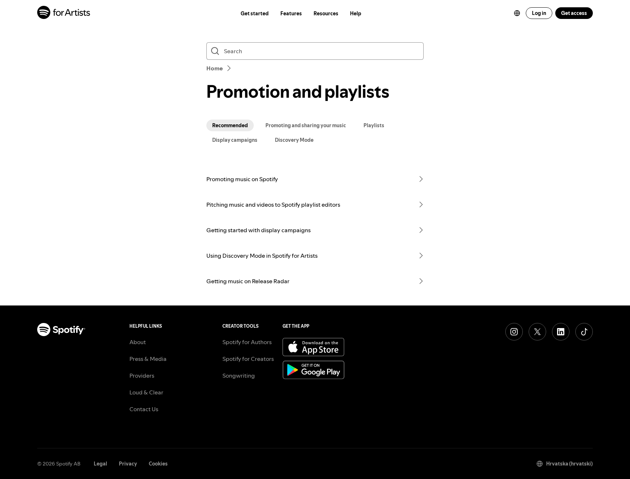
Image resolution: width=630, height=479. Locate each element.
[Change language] (517, 13)
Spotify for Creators (248, 359)
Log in (539, 13)
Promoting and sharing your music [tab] (305, 125)
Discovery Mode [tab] (294, 140)
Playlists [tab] (373, 125)
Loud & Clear (146, 392)
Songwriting (238, 375)
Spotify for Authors (247, 342)
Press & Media (148, 359)
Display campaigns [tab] (234, 140)
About (137, 342)
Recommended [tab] (230, 125)
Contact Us (143, 409)
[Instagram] (514, 331)
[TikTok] (584, 331)
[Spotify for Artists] (64, 13)
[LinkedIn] (560, 331)
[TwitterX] (537, 331)
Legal (100, 463)
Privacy (128, 463)
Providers (141, 375)
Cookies (158, 463)
